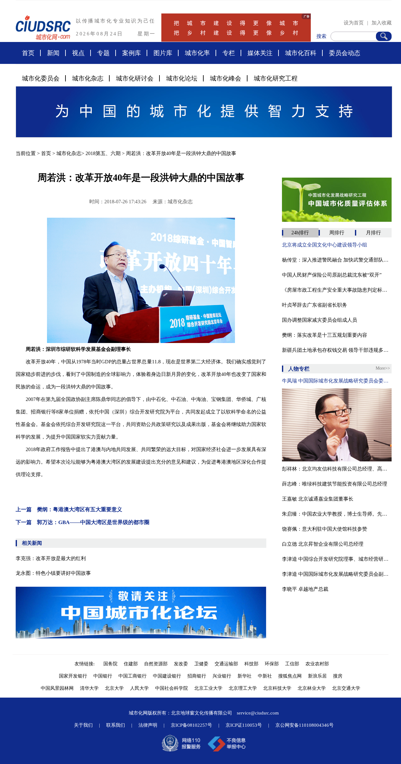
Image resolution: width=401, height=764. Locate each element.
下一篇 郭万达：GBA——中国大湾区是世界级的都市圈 (82, 522)
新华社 (244, 675)
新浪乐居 (317, 675)
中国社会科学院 (171, 688)
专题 (103, 52)
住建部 (131, 663)
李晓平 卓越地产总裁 (305, 589)
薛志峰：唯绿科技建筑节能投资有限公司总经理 (334, 483)
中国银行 (102, 675)
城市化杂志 (87, 78)
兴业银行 (221, 675)
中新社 (265, 675)
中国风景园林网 (57, 688)
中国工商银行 (132, 675)
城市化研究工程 (276, 78)
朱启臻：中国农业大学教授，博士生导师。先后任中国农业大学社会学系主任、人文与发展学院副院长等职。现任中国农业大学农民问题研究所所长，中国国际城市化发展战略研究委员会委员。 (337, 514)
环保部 (272, 663)
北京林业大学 (312, 688)
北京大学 (114, 688)
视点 (78, 52)
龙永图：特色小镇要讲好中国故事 (53, 573)
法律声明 (147, 725)
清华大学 (89, 688)
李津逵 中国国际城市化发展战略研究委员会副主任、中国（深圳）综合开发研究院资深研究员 (337, 574)
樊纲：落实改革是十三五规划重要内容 (324, 335)
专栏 (228, 52)
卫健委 (201, 663)
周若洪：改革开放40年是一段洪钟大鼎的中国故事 (181, 153)
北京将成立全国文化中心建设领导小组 (324, 244)
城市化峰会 (225, 78)
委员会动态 (344, 52)
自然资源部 (156, 663)
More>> (383, 368)
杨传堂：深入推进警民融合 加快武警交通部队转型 (337, 259)
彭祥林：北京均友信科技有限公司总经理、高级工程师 (337, 468)
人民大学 (139, 688)
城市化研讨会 (135, 78)
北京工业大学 (208, 688)
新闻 (53, 52)
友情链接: (86, 663)
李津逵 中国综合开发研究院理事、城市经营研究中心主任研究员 (337, 559)
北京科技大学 (277, 688)
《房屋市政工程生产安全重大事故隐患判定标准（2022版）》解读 (337, 290)
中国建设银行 (167, 675)
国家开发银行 (73, 675)
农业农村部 (317, 663)
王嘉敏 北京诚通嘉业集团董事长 (317, 499)
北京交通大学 (346, 688)
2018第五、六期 (103, 153)
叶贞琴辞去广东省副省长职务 (314, 305)
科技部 (251, 663)
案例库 (131, 52)
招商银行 (196, 675)
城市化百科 (300, 52)
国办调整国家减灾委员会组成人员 (319, 320)
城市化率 (197, 52)
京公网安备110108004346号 (304, 725)
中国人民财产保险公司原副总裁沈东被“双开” (332, 275)
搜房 (337, 675)
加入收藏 (382, 22)
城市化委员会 (41, 78)
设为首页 (354, 22)
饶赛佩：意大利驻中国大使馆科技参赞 (324, 529)
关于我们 (83, 725)
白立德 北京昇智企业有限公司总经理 (322, 544)
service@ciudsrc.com (258, 712)
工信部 (292, 663)
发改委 (181, 663)
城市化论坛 (181, 78)
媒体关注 (260, 52)
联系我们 (115, 725)
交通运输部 (226, 663)
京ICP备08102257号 (191, 725)
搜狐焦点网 (290, 675)
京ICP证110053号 (244, 725)
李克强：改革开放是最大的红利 (51, 558)
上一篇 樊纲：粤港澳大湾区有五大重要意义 (69, 509)
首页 (28, 52)
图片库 (163, 52)
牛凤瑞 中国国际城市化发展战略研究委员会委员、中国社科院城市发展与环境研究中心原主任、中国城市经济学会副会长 (337, 380)
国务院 (110, 663)
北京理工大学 (243, 688)
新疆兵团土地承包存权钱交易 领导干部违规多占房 (337, 350)
